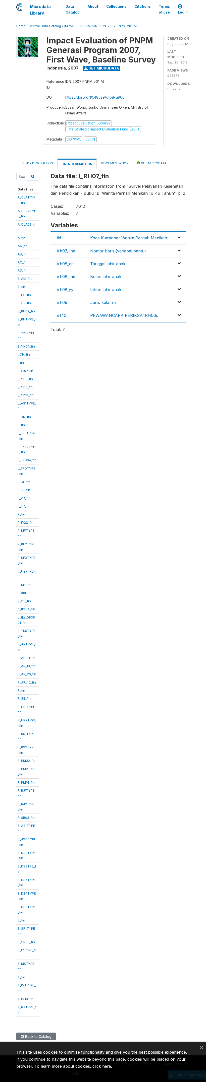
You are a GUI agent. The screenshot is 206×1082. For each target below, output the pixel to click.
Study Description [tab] (37, 163)
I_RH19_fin (25, 387)
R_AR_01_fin (26, 658)
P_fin (21, 514)
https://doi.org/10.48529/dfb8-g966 (95, 97)
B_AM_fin (25, 279)
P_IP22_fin (25, 522)
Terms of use (164, 9)
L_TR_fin (24, 506)
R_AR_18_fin (26, 666)
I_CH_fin (24, 354)
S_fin (21, 920)
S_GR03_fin (26, 942)
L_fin (21, 425)
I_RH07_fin (25, 371)
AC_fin (23, 262)
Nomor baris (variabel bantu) (118, 250)
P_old (22, 593)
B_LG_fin (24, 295)
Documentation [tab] (115, 163)
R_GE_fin (24, 698)
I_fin (21, 363)
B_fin (21, 287)
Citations (142, 7)
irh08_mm (66, 276)
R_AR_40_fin (27, 682)
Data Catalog (73, 9)
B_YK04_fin (26, 346)
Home (20, 26)
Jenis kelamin (103, 302)
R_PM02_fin (26, 761)
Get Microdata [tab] (153, 163)
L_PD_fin (24, 498)
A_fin (21, 238)
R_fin (21, 690)
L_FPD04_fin (27, 460)
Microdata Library (40, 10)
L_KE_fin (24, 490)
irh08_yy (65, 289)
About (93, 7)
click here (101, 1066)
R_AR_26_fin (27, 674)
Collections (116, 7)
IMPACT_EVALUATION (80, 26)
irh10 (61, 315)
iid (59, 237)
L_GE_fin (24, 482)
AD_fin (22, 270)
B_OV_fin (24, 303)
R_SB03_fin (26, 818)
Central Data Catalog (45, 26)
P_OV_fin (24, 601)
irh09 (62, 302)
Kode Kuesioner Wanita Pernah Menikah (128, 237)
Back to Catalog (38, 1036)
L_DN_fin (24, 417)
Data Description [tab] (77, 164)
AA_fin (23, 246)
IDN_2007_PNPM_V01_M (119, 26)
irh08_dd (65, 263)
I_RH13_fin (25, 379)
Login (183, 12)
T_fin (21, 977)
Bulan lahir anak (105, 276)
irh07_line (66, 250)
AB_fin (22, 254)
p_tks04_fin (26, 609)
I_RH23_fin (26, 395)
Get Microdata (103, 68)
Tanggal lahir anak (107, 263)
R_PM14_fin (26, 782)
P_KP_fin (24, 585)
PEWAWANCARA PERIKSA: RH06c (124, 315)
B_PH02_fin (26, 311)
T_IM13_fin (25, 999)
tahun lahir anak (105, 289)
